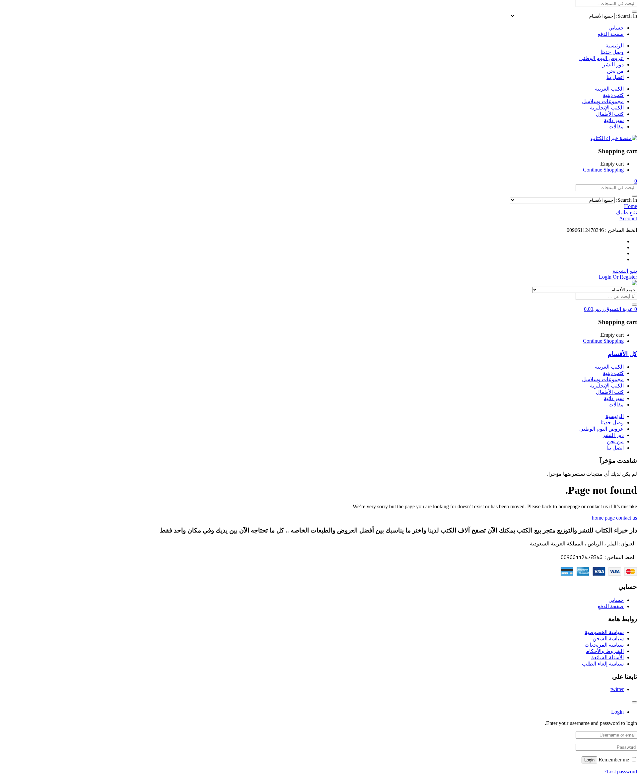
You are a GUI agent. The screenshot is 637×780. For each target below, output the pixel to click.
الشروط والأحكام (605, 651)
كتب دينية (613, 95)
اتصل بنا (615, 77)
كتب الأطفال (610, 114)
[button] (635, 181)
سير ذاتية (614, 120)
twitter (617, 689)
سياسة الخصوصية (604, 632)
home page (603, 518)
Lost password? (620, 771)
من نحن (615, 71)
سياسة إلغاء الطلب (603, 664)
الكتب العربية (609, 89)
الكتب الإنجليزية (607, 107)
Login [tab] (617, 712)
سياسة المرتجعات (604, 645)
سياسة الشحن (608, 638)
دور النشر (613, 64)
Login (589, 759)
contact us (626, 518)
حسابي (616, 28)
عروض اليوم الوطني (601, 58)
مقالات (616, 126)
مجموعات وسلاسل (603, 101)
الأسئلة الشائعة (607, 657)
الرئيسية (614, 45)
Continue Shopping (603, 170)
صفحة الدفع (611, 34)
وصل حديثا (612, 52)
